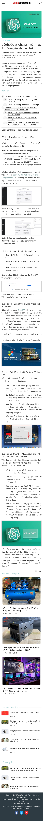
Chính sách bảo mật (17, 806)
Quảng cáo (37, 806)
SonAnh (12, 716)
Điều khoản (28, 806)
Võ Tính (4, 57)
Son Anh (5, 613)
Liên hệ (28, 808)
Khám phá (6, 40)
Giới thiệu (5, 806)
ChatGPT (21, 310)
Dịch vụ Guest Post (18, 808)
